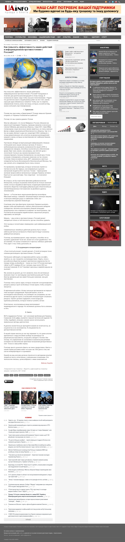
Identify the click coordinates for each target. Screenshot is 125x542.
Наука (45, 526)
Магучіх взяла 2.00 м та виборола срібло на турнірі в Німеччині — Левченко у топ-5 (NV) (71, 108)
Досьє (59, 1)
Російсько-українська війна (13, 40)
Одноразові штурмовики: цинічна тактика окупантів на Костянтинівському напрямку (75, 61)
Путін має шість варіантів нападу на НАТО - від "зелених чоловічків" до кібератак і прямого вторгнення (104, 156)
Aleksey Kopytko (47, 363)
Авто (58, 526)
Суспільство (20, 37)
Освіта (54, 526)
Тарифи (42, 40)
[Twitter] (112, 2)
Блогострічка (47, 2)
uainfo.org (22, 533)
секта (11, 375)
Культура (67, 37)
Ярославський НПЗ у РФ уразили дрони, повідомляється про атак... (85, 30)
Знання (75, 37)
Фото (76, 1)
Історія (49, 526)
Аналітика (104, 48)
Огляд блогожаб (35, 1)
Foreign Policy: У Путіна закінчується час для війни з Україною (28, 407)
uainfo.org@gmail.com (26, 535)
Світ (59, 37)
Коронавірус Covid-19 (31, 40)
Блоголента (91, 526)
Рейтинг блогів (98, 526)
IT (60, 526)
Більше (28, 519)
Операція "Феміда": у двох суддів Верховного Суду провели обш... (109, 30)
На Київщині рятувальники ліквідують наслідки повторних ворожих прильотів (104, 185)
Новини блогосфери (24, 44)
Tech (84, 37)
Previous (5, 25)
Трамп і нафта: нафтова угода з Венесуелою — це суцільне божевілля (74, 53)
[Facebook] (109, 2)
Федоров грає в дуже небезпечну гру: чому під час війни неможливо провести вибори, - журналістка (109, 69)
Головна (8, 1)
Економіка (32, 37)
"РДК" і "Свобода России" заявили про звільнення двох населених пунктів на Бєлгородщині (11, 409)
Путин (16, 375)
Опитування (104, 78)
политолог (47, 375)
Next (120, 25)
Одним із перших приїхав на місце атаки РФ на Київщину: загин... (37, 30)
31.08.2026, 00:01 (64, 97)
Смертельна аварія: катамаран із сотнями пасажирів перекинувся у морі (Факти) (71, 81)
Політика (9, 37)
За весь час (114, 126)
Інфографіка (71, 118)
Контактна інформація (14, 535)
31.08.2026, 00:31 (64, 91)
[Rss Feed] (106, 2)
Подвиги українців (52, 40)
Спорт (104, 37)
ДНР (35, 375)
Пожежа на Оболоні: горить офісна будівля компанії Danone (27, 504)
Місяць (104, 126)
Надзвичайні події (47, 37)
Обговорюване (98, 123)
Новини (28, 417)
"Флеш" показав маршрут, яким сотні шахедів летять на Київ (27, 479)
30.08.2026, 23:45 (64, 104)
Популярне (112, 123)
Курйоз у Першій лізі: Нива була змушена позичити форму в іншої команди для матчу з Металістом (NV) (72, 87)
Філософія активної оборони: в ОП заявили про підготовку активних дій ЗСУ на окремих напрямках (104, 137)
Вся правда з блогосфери (11, 44)
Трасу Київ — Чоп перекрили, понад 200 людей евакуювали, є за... (62, 30)
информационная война (26, 375)
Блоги (71, 48)
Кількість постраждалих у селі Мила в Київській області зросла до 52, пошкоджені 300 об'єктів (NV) (70, 94)
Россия (6, 375)
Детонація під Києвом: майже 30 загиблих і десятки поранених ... (13, 30)
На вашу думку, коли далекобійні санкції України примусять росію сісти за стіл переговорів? (104, 83)
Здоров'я (95, 37)
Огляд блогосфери (20, 1)
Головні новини (12, 526)
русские (40, 375)
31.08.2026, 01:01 (64, 84)
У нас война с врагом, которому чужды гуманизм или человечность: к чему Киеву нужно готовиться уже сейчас (45, 409)
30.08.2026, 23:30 (64, 111)
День (94, 126)
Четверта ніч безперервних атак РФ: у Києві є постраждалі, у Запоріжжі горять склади (103, 211)
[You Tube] (116, 2)
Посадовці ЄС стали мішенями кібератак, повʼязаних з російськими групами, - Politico (108, 61)
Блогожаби (68, 1)
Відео (82, 1)
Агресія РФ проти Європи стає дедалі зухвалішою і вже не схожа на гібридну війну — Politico (108, 53)
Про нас (6, 535)
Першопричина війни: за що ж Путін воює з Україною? (74, 68)
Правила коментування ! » (46, 415)
